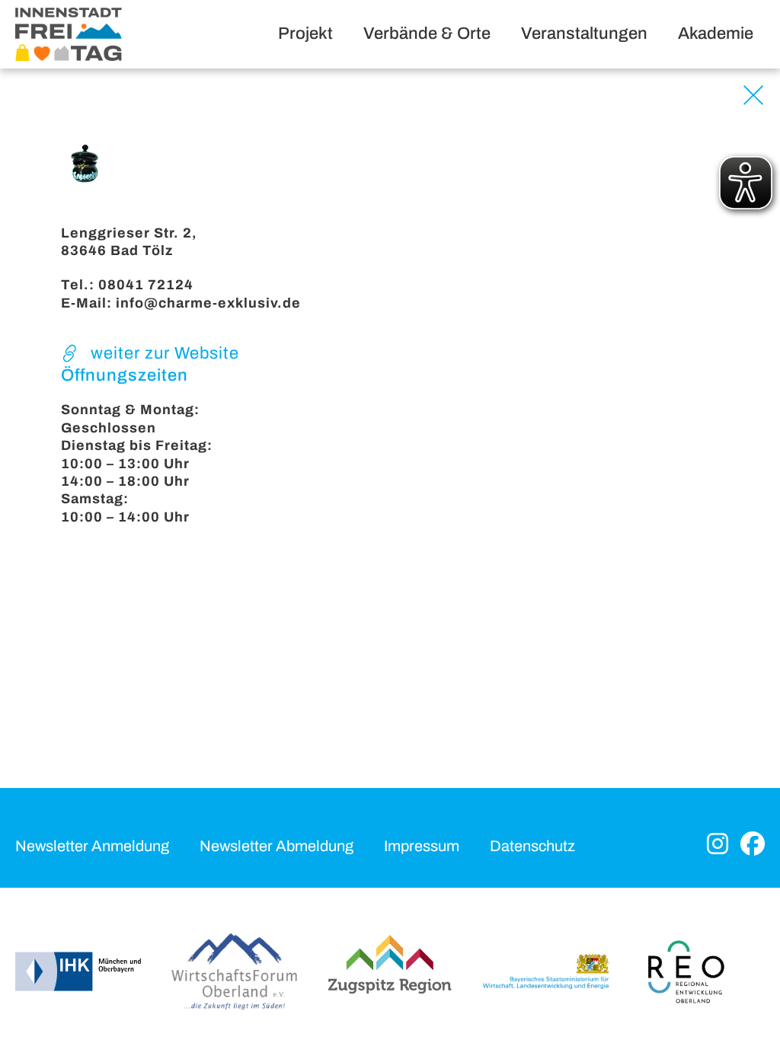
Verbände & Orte (427, 33)
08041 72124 (145, 284)
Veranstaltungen (584, 33)
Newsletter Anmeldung (92, 845)
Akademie (715, 33)
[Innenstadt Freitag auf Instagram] (717, 845)
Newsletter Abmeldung (276, 845)
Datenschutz (532, 845)
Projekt (305, 33)
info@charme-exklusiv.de (208, 303)
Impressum (421, 845)
